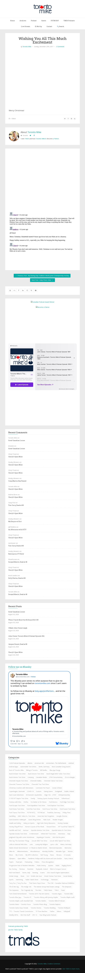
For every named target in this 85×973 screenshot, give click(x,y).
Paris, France (68, 858)
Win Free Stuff (25, 915)
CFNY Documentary (56, 777)
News (52, 855)
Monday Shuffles (47, 851)
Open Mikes (22, 858)
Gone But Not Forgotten (46, 816)
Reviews (22, 869)
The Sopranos (14, 890)
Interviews (61, 834)
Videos (14, 118)
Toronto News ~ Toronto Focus (20, 904)
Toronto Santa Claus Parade (18, 908)
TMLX (56, 890)
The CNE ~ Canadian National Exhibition (60, 883)
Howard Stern (51, 827)
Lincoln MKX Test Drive (39, 841)
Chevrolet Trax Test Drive (40, 784)
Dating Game (48, 791)
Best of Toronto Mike (16, 770)
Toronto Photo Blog (40, 904)
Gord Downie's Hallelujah (17, 820)
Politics (37, 862)
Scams (42, 873)
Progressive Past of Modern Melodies (22, 865)
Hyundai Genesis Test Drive (40, 830)
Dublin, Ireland (69, 791)
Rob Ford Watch (14, 873)
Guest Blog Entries (34, 820)
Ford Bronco (53, 802)
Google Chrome (61, 816)
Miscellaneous (35, 851)
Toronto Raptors (55, 904)
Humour (26, 830)
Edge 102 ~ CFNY (50, 795)
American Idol (39, 763)
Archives (23, 21)
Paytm (11, 862)
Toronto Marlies (40, 901)
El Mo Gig (38, 26)
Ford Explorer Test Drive (55, 805)
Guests (43, 21)
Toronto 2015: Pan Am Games (39, 894)
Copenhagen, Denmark (17, 791)
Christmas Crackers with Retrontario (21, 788)
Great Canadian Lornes (16, 440)
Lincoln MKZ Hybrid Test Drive (60, 841)
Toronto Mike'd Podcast (57, 901)
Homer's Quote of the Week (34, 827)
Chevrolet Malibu (36, 781)
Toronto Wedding (49, 908)
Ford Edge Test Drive (67, 802)
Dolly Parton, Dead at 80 (17, 578)
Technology (45, 880)
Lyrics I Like (54, 844)
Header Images (58, 820)
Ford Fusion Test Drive (67, 809)
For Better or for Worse (39, 802)
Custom (38, 791)
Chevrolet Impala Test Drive (18, 781)
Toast (63, 890)
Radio (57, 865)
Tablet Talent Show (31, 880)
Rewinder (30, 869)
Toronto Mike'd (41, 139)
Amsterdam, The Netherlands (56, 763)
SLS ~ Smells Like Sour (34, 876)
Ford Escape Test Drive (17, 805)
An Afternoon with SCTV (17, 530)
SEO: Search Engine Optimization (58, 873)
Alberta (29, 763)
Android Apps (13, 767)
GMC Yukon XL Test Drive (26, 816)
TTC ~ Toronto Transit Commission (21, 911)
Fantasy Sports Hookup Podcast (48, 798)
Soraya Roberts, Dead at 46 (17, 562)
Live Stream (25, 26)
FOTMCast (41, 813)
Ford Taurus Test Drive (17, 813)
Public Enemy (41, 865)
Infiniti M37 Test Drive (48, 834)
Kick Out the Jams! (59, 837)
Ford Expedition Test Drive (36, 805)
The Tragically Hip (27, 890)
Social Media (67, 876)
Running (35, 873)
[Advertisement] (42, 325)
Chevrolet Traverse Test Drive (19, 784)
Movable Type (60, 851)
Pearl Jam (19, 862)
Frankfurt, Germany (53, 813)
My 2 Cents (19, 855)
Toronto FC (27, 897)
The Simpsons (66, 887)
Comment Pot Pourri (43, 788)
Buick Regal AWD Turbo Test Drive (58, 774)
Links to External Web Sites (18, 844)
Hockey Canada (63, 823)
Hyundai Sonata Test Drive (18, 834)
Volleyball (67, 911)
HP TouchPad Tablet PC (66, 827)
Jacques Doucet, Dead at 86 (17, 644)
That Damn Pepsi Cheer (37, 883)
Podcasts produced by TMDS (18, 926)
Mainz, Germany (65, 844)
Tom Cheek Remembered (17, 894)
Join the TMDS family (15, 930)
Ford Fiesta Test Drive (16, 809)
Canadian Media (41, 777)
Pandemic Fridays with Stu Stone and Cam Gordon (45, 858)
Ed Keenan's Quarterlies (34, 795)
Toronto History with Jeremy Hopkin (46, 897)
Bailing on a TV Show (16, 554)
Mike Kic (12, 851)
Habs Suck (46, 820)
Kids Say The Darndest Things (19, 841)
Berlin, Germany (44, 767)
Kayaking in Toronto (43, 837)
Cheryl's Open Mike (15, 457)
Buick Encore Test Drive (36, 774)
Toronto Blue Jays (15, 897)
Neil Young (44, 855)
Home (12, 21)
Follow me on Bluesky (19, 666)
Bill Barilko (43, 770)
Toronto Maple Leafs (67, 897)
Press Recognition (48, 862)
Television (54, 880)
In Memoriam (34, 834)
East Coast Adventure (16, 795)
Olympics (12, 858)
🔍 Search (60, 26)
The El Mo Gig (14, 887)
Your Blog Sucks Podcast (47, 915)
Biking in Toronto (32, 770)
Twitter (52, 911)
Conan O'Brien (57, 788)
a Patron (56, 139)
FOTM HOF (55, 21)
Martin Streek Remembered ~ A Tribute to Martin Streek (28, 848)
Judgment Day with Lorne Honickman (21, 837)
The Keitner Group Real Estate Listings (47, 887)
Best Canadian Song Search (61, 767)
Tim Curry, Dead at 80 (16, 505)
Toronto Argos (57, 894)
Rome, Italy (26, 873)
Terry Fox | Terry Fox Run (18, 883)
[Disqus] (42, 181)
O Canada (67, 855)
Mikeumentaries (22, 851)
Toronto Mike (27, 47)
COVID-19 (30, 791)
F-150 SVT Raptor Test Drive (18, 798)
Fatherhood (65, 798)
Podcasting (28, 862)
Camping (31, 777)
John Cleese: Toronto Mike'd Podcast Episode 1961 (26, 636)
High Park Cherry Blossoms (46, 823)
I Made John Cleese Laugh (17, 628)
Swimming (19, 880)
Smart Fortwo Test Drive (52, 876)
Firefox (26, 802)
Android (71, 763)
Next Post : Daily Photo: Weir (42, 280)
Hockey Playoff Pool (16, 827)
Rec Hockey (13, 869)
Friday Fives (66, 813)
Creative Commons (53, 964)
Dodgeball (58, 791)
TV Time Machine (41, 911)
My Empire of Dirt (15, 521)
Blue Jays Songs (55, 770)
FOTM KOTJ (31, 813)
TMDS (27, 139)
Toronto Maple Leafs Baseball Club (21, 901)
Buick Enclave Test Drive (17, 774)
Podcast (34, 21)
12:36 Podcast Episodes (17, 763)
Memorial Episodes (55, 848)
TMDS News (48, 890)
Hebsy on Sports (29, 823)
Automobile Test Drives (28, 767)
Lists (31, 844)
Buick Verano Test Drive (17, 777)
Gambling (12, 816)
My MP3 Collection (31, 855)
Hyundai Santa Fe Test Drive (61, 830)
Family (33, 798)
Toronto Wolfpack (64, 908)
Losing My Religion (41, 844)
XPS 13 (34, 915)
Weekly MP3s (13, 915)
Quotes (50, 865)
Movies (70, 851)
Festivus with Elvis (15, 802)
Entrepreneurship (64, 795)
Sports (11, 880)
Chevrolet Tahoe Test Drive (53, 781)
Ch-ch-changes (70, 777)
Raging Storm (66, 865)
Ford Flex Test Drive (33, 809)
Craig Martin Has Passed (17, 481)
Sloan (22, 876)
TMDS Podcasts (69, 21)
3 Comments (60, 47)
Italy (68, 834)
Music (11, 855)
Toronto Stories (36, 908)
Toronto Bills (68, 894)
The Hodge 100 (26, 887)
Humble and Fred (15, 830)
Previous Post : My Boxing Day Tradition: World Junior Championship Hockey (43, 276)
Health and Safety (15, 823)
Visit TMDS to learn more (70, 969)
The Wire (38, 890)
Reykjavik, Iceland (42, 869)
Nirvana (58, 855)
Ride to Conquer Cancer (58, 869)
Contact (49, 26)
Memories (67, 848)
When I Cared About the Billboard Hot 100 (23, 620)
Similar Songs (13, 876)
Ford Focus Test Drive (49, 809)
